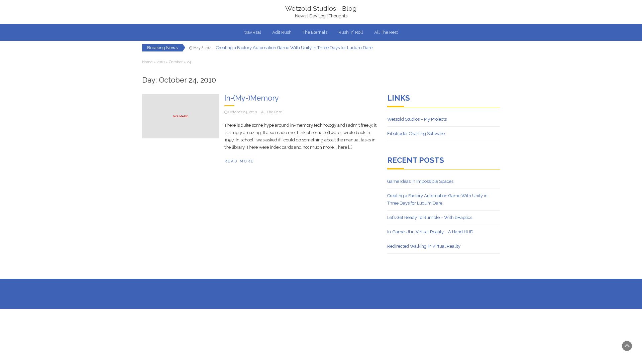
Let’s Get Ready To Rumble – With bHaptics (429, 217)
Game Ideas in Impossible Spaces (420, 181)
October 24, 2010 (242, 112)
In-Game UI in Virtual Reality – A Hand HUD (430, 231)
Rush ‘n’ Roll (350, 32)
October (176, 62)
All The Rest (386, 32)
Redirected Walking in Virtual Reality (423, 246)
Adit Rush (282, 32)
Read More (239, 161)
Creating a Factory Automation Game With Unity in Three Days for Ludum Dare (294, 47)
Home (147, 62)
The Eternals (315, 32)
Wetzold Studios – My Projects (417, 119)
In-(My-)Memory (251, 98)
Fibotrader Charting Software (416, 133)
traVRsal (252, 32)
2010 (161, 62)
